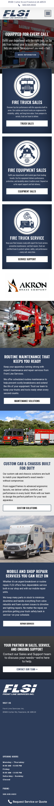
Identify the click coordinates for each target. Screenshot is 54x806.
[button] (47, 13)
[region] (27, 47)
